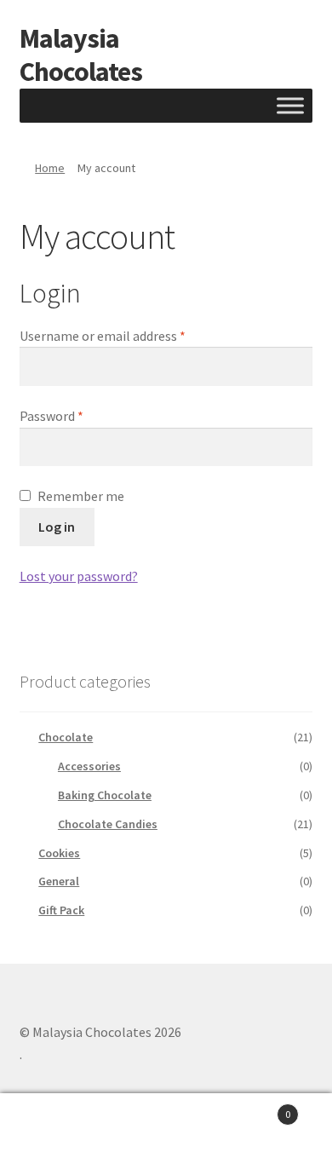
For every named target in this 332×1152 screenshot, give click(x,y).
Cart (255, 1108)
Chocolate (65, 737)
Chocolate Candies (107, 824)
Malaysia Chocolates (81, 55)
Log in (56, 526)
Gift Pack (61, 910)
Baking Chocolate (105, 795)
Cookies (59, 853)
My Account (55, 1123)
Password (77, 415)
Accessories (89, 766)
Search (166, 1123)
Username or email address (128, 335)
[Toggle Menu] (290, 105)
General (58, 881)
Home (50, 168)
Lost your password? (79, 576)
